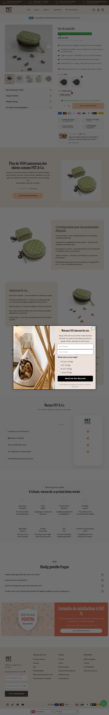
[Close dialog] (93, 328)
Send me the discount (75, 378)
